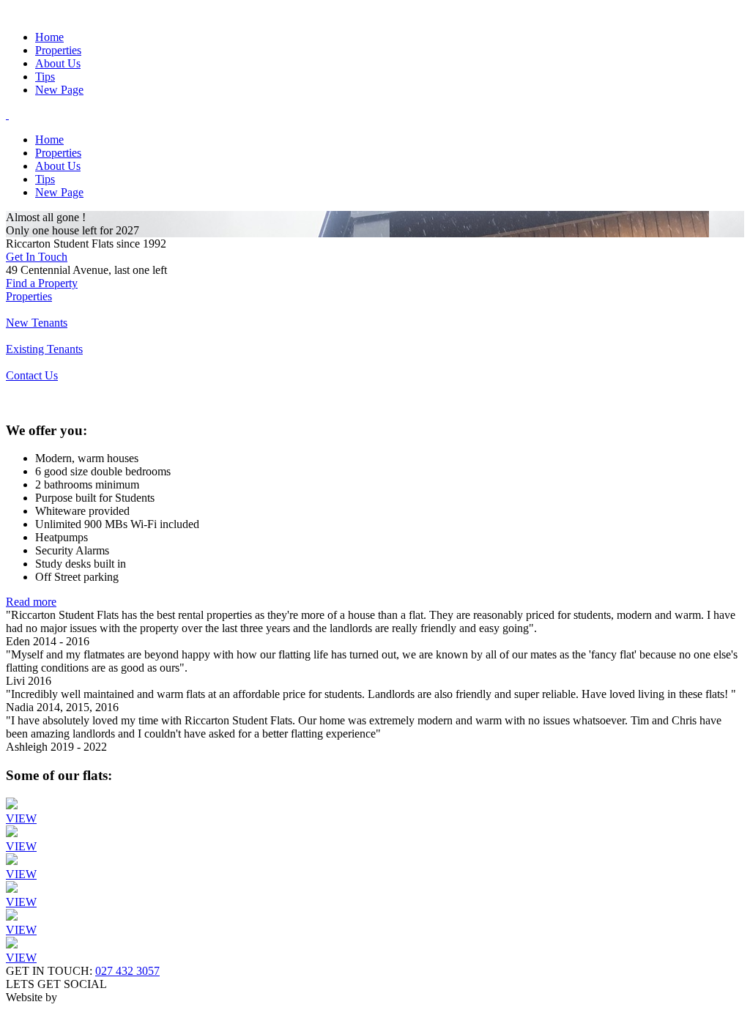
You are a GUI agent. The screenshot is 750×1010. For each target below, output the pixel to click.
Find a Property (42, 283)
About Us (58, 63)
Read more (31, 601)
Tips (45, 76)
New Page (59, 89)
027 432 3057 (127, 971)
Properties (58, 50)
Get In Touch (36, 256)
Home (49, 37)
